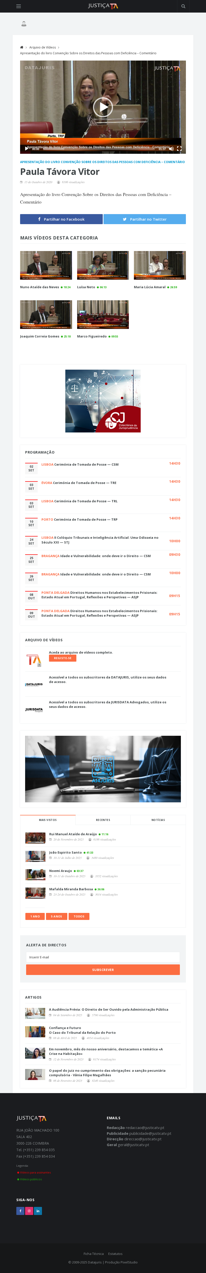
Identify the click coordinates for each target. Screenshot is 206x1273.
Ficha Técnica (94, 1253)
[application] (103, 107)
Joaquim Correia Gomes (39, 336)
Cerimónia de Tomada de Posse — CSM (86, 464)
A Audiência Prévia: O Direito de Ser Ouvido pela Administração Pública (108, 1009)
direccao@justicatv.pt (143, 1138)
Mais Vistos (48, 820)
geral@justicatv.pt (133, 1144)
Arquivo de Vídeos (42, 47)
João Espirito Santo (65, 852)
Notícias (158, 820)
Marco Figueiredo (92, 336)
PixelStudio (129, 1262)
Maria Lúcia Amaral (150, 287)
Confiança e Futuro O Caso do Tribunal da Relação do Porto (82, 1030)
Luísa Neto (86, 287)
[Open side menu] (18, 6)
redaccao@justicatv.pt (145, 1127)
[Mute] (171, 148)
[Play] (26, 148)
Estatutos (115, 1253)
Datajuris (95, 1262)
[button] (103, 107)
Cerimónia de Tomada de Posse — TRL (86, 501)
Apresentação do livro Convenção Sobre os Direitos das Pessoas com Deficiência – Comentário (88, 53)
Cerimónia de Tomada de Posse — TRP (86, 519)
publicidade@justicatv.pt (150, 1133)
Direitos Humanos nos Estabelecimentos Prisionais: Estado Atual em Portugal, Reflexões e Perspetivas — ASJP (99, 594)
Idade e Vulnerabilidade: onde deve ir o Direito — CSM (105, 556)
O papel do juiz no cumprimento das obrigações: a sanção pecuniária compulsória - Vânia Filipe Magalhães (107, 1072)
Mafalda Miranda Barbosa (71, 889)
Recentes (103, 820)
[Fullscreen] (179, 148)
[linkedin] (38, 1211)
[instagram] (29, 1211)
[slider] (99, 149)
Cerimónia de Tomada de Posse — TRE (84, 482)
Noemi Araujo (60, 870)
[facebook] (20, 1211)
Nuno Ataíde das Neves (39, 287)
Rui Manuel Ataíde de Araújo (73, 834)
